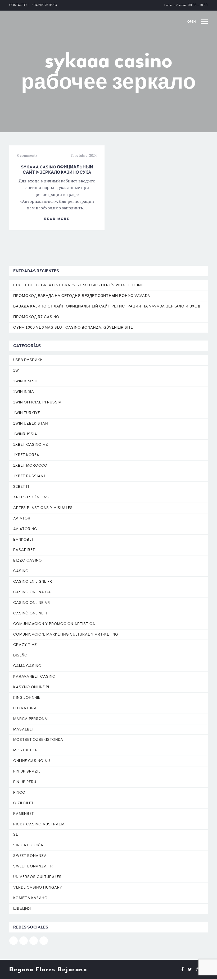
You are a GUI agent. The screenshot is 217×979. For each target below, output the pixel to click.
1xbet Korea (26, 455)
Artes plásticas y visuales (43, 507)
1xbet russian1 (29, 476)
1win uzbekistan (30, 423)
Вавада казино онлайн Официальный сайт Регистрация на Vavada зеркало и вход (106, 306)
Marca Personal (31, 718)
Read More (57, 219)
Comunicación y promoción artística (54, 624)
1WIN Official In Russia (37, 402)
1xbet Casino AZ (30, 444)
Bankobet (23, 539)
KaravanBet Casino (34, 676)
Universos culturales (37, 877)
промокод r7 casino (36, 317)
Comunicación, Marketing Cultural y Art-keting (65, 634)
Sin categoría (28, 845)
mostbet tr (25, 750)
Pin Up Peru (24, 782)
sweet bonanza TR (33, 866)
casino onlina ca (32, 592)
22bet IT (21, 486)
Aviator (21, 518)
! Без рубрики (28, 360)
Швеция (22, 908)
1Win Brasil (25, 381)
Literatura (25, 708)
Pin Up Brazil (26, 771)
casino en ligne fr (32, 581)
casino (21, 571)
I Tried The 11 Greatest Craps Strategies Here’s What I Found (78, 285)
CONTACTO (17, 5)
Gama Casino (27, 666)
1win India (23, 391)
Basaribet (24, 550)
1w (16, 370)
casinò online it (30, 613)
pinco (19, 792)
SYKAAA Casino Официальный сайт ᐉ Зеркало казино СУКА (57, 169)
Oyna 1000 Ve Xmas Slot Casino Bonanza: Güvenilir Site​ (73, 327)
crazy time (25, 644)
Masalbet (23, 729)
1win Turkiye (26, 413)
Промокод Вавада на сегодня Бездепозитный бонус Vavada (81, 295)
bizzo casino (27, 560)
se (15, 834)
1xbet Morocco (30, 465)
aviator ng (25, 529)
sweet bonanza (30, 855)
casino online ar (31, 602)
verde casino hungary (37, 887)
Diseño (20, 655)
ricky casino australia (39, 824)
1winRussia (25, 434)
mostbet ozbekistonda (38, 739)
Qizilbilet (23, 803)
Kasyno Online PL (31, 687)
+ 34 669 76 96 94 (44, 5)
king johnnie (26, 697)
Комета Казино (30, 898)
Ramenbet (23, 813)
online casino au (31, 761)
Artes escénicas (31, 497)
